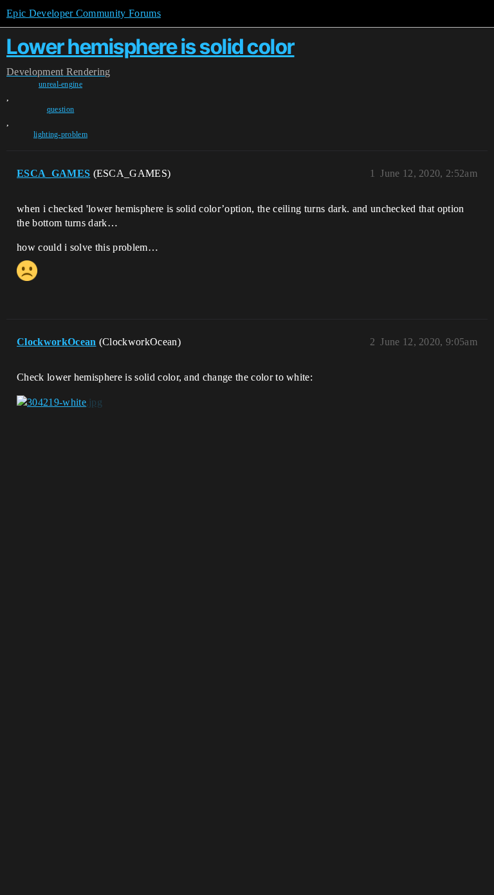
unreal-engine (60, 84)
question (61, 109)
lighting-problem (60, 134)
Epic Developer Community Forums (83, 13)
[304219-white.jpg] (59, 402)
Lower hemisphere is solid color (150, 46)
